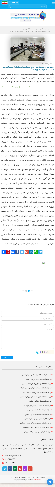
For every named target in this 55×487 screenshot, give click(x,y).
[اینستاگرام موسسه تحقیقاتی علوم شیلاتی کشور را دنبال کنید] (20, 469)
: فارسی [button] (14, 2)
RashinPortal (37, 480)
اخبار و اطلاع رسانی (38, 28)
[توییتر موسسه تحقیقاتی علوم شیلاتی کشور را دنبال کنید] (15, 469)
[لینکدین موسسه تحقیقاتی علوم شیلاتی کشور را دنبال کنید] (25, 469)
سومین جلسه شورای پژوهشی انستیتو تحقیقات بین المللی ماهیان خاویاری (30, 31)
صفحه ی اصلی (48, 28)
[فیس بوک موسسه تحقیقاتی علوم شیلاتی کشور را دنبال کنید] (9, 469)
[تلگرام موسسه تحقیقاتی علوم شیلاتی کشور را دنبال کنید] (5, 469)
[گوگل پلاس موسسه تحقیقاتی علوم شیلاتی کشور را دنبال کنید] (30, 469)
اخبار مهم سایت (26, 28)
